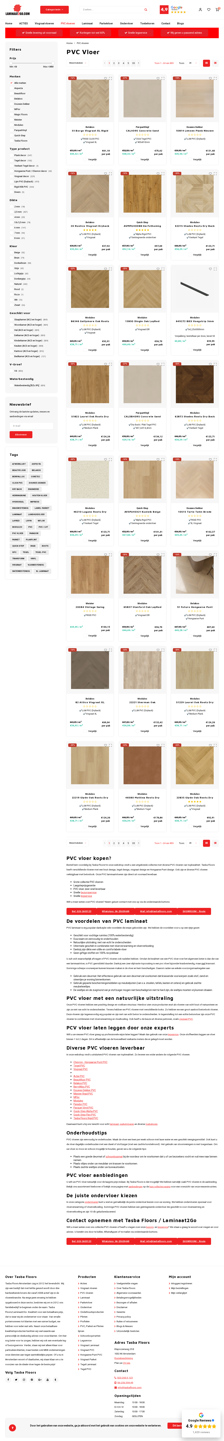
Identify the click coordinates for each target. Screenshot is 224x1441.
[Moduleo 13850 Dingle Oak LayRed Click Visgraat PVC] (142, 289)
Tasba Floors (20, 140)
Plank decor (23, 155)
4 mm (19, 217)
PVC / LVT (43, 527)
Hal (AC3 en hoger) (26, 330)
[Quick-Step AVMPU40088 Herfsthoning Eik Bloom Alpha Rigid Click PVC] (142, 193)
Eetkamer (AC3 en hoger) (29, 335)
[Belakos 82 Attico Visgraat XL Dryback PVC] (90, 670)
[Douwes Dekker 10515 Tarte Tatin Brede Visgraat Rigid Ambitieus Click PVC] (194, 479)
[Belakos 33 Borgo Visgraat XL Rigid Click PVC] (90, 98)
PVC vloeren (68, 23)
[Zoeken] (145, 9)
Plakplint (31, 539)
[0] (217, 9)
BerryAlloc (18, 476)
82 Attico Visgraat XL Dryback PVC (90, 702)
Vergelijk (92, 159)
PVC (30, 527)
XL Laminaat (42, 571)
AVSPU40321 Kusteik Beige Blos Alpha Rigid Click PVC (142, 511)
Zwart (19, 305)
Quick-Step (19, 135)
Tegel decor (23, 160)
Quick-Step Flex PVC (85, 1115)
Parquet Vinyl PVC (83, 1108)
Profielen (85, 1321)
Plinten (84, 1317)
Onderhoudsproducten (92, 1312)
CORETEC (35, 476)
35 (133, 63)
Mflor (41, 520)
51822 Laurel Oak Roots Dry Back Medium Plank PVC (90, 416)
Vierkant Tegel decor (26, 165)
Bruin (19, 257)
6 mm (20, 227)
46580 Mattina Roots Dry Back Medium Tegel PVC (142, 797)
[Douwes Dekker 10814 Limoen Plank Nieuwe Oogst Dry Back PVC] (194, 98)
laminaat (114, 1124)
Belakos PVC (80, 1083)
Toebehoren (147, 23)
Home (8, 23)
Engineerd (33, 489)
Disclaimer (122, 1307)
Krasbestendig (20, 508)
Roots (45, 545)
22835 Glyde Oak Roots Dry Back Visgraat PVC (195, 797)
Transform (18, 558)
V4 (18, 371)
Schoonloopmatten (90, 1336)
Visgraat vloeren (44, 23)
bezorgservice (89, 892)
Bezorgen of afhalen (127, 1302)
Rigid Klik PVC (24, 186)
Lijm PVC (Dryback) (26, 181)
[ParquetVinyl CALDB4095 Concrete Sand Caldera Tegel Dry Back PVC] (142, 384)
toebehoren (152, 1124)
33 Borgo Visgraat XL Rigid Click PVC (90, 130)
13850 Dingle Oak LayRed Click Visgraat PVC (142, 321)
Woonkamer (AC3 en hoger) (31, 324)
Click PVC (17, 482)
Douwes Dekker (22, 104)
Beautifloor (19, 93)
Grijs (19, 268)
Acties (83, 1283)
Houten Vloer (39, 495)
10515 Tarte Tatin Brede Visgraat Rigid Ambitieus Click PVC (195, 511)
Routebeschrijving (123, 1358)
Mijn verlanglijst (179, 1293)
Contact (165, 23)
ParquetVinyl (20, 130)
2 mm (19, 206)
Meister (18, 119)
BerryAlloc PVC (82, 1087)
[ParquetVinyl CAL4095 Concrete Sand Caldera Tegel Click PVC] (142, 98)
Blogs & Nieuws (125, 1326)
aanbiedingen (135, 1186)
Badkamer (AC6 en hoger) (30, 356)
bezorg (149, 1227)
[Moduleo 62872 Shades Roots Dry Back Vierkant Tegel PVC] (194, 384)
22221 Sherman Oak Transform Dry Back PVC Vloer (142, 702)
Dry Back (17, 489)
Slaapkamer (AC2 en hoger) (31, 319)
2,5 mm (21, 211)
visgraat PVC (186, 1019)
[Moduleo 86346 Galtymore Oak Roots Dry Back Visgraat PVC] (90, 289)
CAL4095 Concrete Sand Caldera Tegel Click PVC (142, 130)
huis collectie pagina (159, 1186)
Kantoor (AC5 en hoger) (29, 351)
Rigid (33, 545)
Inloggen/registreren (181, 1283)
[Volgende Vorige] (139, 63)
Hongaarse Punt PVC (91, 1355)
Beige (19, 252)
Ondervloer (126, 23)
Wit (18, 299)
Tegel (26, 552)
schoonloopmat (114, 1157)
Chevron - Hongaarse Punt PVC (90, 1062)
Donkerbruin (22, 263)
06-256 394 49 (125, 1382)
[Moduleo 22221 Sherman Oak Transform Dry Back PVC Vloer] (142, 670)
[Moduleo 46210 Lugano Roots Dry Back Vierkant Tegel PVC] (90, 479)
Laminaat (87, 23)
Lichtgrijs (21, 273)
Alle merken (20, 83)
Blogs (180, 23)
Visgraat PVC (81, 1069)
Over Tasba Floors (126, 1288)
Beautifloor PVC (82, 1080)
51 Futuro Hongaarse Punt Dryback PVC (195, 607)
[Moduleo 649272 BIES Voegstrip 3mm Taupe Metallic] (194, 289)
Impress (34, 501)
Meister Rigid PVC (83, 1094)
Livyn (28, 520)
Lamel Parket (42, 508)
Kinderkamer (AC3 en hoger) (31, 340)
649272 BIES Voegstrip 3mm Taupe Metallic (195, 321)
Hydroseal (18, 501)
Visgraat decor (24, 176)
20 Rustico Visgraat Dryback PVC (90, 226)
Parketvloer (106, 23)
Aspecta (18, 88)
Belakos (18, 98)
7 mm (19, 233)
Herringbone (19, 495)
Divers (19, 192)
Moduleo (18, 125)
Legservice (86, 1340)
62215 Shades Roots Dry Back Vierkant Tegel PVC (195, 226)
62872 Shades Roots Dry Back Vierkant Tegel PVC (195, 416)
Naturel (20, 284)
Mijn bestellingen (179, 1288)
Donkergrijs (22, 278)
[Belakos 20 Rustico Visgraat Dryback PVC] (90, 193)
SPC (14, 552)
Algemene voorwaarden (129, 1293)
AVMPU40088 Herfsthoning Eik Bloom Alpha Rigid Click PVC (142, 226)
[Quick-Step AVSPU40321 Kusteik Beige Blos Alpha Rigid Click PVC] (142, 479)
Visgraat (17, 564)
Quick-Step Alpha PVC (86, 1111)
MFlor (17, 109)
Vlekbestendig (36, 564)
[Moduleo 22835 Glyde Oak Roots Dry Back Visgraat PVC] (194, 765)
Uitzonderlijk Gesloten (128, 1331)
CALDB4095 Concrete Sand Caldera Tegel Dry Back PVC (142, 416)
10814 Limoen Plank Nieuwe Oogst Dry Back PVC (195, 130)
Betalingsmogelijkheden (129, 1297)
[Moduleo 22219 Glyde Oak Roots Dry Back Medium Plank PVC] (90, 765)
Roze (18, 294)
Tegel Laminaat (88, 1364)
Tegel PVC (40, 552)
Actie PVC (79, 1076)
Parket (16, 539)
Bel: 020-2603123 (81, 911)
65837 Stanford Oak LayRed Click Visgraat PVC (143, 607)
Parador (33, 533)
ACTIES (23, 23)
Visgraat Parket (88, 1359)
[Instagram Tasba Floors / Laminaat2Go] (24, 1380)
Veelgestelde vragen (127, 1283)
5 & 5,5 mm (22, 222)
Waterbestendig (21, 571)
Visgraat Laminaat (89, 1345)
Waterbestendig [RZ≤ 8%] (29, 385)
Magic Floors (20, 114)
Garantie (121, 1312)
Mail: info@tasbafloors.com (156, 911)
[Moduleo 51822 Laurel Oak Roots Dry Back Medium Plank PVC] (90, 384)
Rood (19, 289)
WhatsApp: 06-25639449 (115, 911)
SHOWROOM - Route (194, 911)
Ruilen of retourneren (127, 1321)
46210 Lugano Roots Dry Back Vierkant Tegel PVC (90, 511)
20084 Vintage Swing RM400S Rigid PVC (90, 607)
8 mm (19, 238)
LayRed (16, 520)
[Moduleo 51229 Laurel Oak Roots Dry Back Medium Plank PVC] (194, 670)
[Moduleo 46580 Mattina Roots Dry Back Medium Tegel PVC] (142, 765)
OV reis (126, 1363)
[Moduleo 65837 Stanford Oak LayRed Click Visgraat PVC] (142, 574)
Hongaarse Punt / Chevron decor (33, 171)
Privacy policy (124, 1317)
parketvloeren (127, 1124)
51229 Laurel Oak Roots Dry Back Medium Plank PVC (195, 702)
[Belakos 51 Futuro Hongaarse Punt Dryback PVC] (194, 574)
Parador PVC (80, 1104)
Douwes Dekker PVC (85, 1090)
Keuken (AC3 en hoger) (28, 345)
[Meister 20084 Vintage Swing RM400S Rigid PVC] (90, 574)
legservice (86, 896)
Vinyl (33, 558)
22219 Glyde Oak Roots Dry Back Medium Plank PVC (90, 797)
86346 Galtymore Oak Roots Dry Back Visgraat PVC (90, 321)
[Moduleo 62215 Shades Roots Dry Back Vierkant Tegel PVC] (194, 193)
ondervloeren (91, 1202)
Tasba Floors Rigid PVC (86, 1118)
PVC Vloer (17, 533)
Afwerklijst (19, 464)
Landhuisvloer (36, 514)
